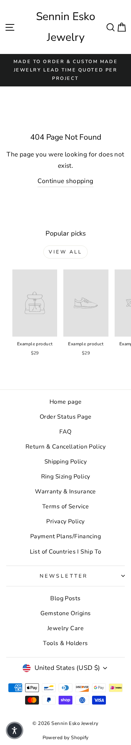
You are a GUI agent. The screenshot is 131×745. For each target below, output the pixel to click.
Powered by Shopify (66, 737)
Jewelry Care (65, 628)
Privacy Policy (65, 521)
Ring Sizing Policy (65, 477)
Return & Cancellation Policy (65, 447)
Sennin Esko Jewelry (65, 27)
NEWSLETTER (64, 576)
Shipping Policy (65, 462)
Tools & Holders (65, 643)
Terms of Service (65, 507)
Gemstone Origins (65, 613)
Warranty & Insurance (65, 492)
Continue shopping (65, 180)
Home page (65, 402)
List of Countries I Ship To (66, 552)
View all (65, 252)
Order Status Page (65, 417)
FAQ (65, 432)
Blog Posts (65, 598)
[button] (14, 730)
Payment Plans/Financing (65, 536)
